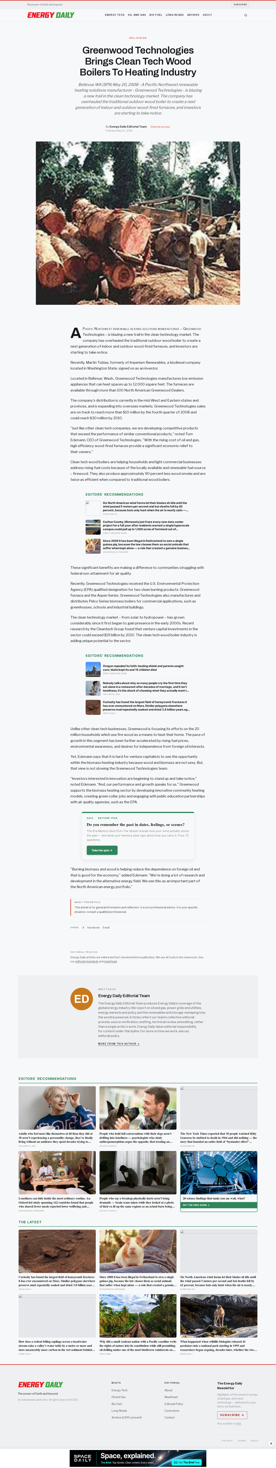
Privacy (227, 1440)
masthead (110, 961)
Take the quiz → (102, 850)
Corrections (171, 1410)
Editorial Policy (173, 1404)
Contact (169, 1417)
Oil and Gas (137, 15)
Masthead (171, 1397)
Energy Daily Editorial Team (128, 126)
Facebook (93, 927)
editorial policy (108, 1036)
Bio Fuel (155, 15)
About (207, 15)
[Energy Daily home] (51, 15)
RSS (239, 1423)
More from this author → (119, 1043)
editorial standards (86, 961)
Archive (193, 15)
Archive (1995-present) (127, 1417)
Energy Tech (115, 15)
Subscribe (240, 4)
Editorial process (160, 126)
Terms (242, 1440)
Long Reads (175, 15)
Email (106, 927)
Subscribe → (232, 1415)
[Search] (245, 15)
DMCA (254, 1440)
